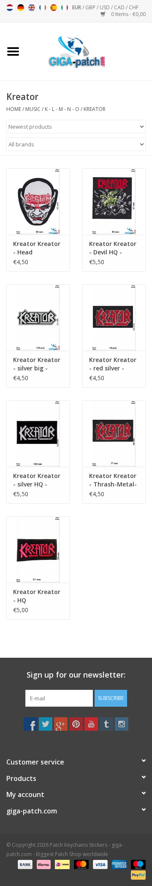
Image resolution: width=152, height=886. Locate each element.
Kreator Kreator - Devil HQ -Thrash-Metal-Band (112, 248)
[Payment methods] (24, 863)
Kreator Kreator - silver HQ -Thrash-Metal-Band (36, 480)
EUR (77, 7)
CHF (133, 7)
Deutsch (20, 7)
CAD (120, 7)
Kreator (95, 109)
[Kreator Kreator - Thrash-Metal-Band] (114, 433)
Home (13, 109)
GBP (91, 7)
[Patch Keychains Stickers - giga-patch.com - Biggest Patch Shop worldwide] (89, 51)
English (31, 7)
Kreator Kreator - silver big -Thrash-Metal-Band (36, 364)
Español (53, 7)
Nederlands (9, 7)
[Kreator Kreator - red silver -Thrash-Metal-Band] (114, 317)
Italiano (64, 7)
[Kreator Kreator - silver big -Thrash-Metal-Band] (38, 317)
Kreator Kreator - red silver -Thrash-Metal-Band (112, 364)
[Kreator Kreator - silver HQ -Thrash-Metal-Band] (38, 433)
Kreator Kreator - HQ (36, 596)
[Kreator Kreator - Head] (38, 201)
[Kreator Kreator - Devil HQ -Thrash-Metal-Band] (114, 201)
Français (42, 7)
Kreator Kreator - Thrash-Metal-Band (113, 480)
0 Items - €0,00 (128, 14)
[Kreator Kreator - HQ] (38, 549)
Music (33, 109)
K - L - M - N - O (62, 109)
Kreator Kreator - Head (36, 248)
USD (105, 7)
